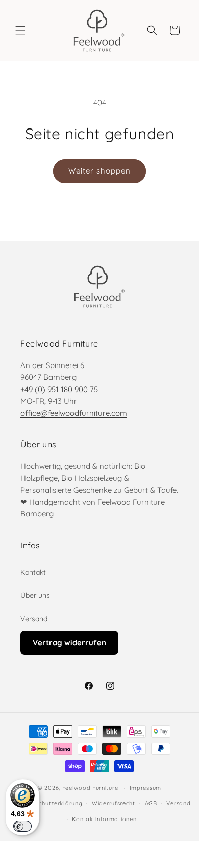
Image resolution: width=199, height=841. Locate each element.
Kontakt (33, 572)
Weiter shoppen (99, 171)
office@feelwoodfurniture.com (73, 413)
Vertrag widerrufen (69, 643)
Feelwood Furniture (90, 787)
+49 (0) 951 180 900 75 (59, 389)
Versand (33, 618)
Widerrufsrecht (113, 803)
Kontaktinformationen (104, 819)
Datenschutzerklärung (50, 803)
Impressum (145, 787)
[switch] (22, 826)
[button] (20, 30)
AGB (151, 803)
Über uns (35, 595)
